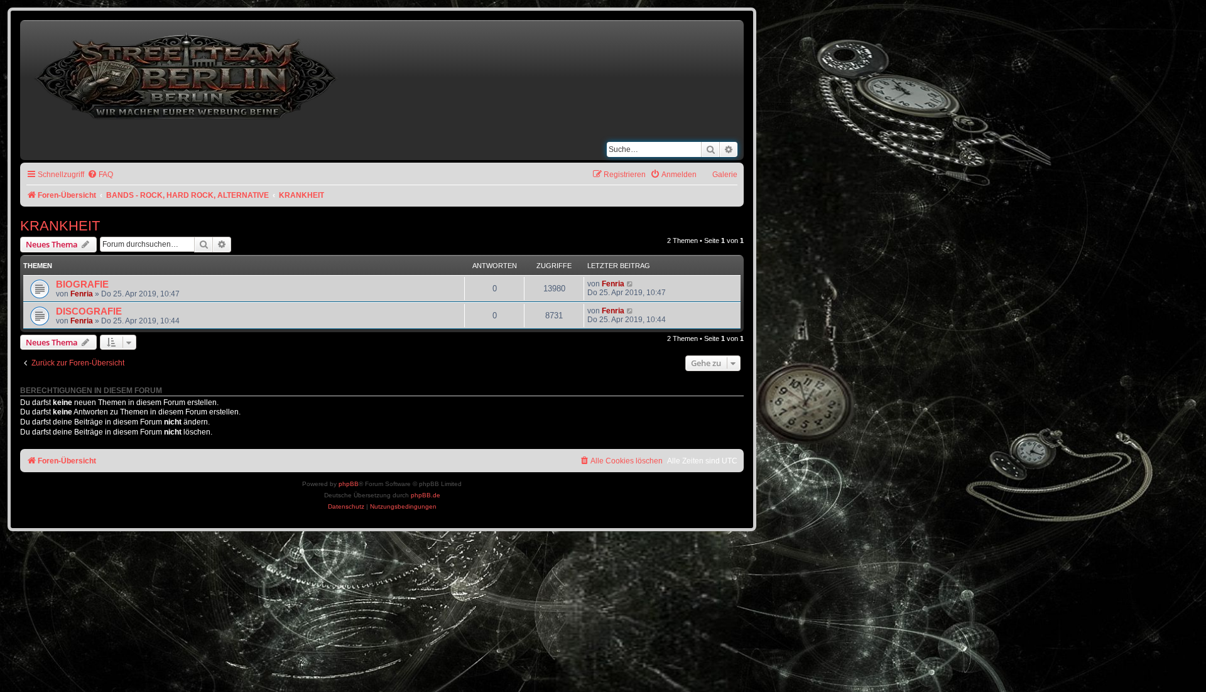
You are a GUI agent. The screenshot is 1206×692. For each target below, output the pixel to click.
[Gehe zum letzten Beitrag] (630, 283)
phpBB (349, 483)
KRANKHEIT (60, 226)
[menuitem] (100, 174)
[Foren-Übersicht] (187, 73)
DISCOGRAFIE (89, 311)
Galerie (724, 174)
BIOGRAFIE (82, 284)
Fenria (81, 293)
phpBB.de (425, 495)
